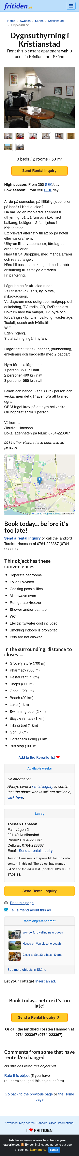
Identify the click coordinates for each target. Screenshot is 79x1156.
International (66, 1123)
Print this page (22, 902)
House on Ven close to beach (42, 943)
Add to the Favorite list (37, 757)
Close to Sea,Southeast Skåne (42, 955)
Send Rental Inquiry (39, 170)
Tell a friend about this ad (30, 909)
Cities (52, 1123)
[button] (39, 481)
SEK (48, 184)
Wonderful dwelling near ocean (43, 932)
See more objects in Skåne (26, 969)
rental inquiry (42, 786)
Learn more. (38, 1149)
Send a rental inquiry (22, 538)
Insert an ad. (45, 981)
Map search (27, 1123)
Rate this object (17, 1075)
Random (42, 1123)
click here (15, 797)
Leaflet (37, 513)
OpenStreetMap (53, 513)
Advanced (11, 1123)
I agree (54, 1150)
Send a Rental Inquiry (37, 1017)
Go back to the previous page (29, 1093)
